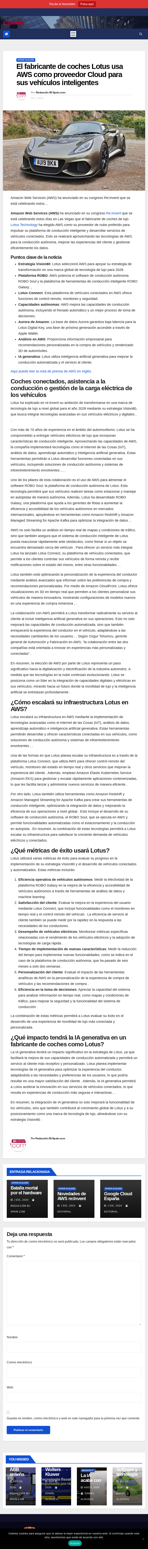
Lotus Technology (24, 225)
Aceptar (75, 1543)
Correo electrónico (19, 1362)
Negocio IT (87, 1470)
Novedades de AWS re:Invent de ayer (71, 1198)
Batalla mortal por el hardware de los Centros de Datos (26, 1195)
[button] (140, 34)
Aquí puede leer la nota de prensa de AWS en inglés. (51, 371)
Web (10, 1387)
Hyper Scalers (26, 60)
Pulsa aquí (87, 4)
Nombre (12, 1337)
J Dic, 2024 (21, 1200)
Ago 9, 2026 (92, 1487)
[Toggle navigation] (73, 34)
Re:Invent (113, 213)
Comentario (16, 1256)
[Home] (6, 34)
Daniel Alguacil (51, 1496)
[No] (143, 1539)
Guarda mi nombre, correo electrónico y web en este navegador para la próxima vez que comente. (73, 1418)
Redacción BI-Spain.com (50, 92)
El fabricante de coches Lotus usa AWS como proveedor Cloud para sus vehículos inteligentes (69, 74)
